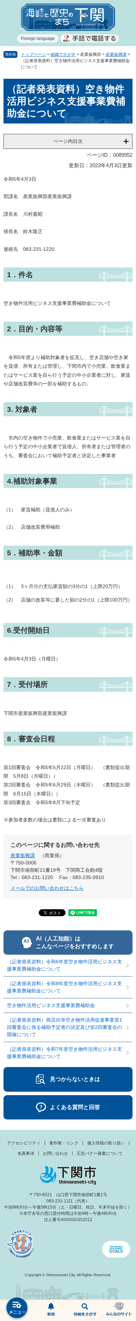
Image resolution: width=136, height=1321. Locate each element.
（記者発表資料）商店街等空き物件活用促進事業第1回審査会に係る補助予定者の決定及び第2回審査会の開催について (64, 1027)
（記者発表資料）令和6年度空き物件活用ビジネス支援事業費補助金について (64, 965)
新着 (51, 1310)
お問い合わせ (55, 1153)
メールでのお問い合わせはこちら (47, 888)
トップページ (33, 54)
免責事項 (25, 1153)
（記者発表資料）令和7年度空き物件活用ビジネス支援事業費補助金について (64, 1052)
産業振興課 (116, 54)
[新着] (51, 1310)
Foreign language (38, 38)
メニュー (17, 1308)
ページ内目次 (68, 141)
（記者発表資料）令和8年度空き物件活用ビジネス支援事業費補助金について (64, 987)
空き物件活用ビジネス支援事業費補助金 (51, 1005)
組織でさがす (63, 54)
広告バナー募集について (100, 1153)
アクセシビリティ (23, 1143)
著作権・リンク (63, 1143)
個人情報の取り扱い (106, 1143)
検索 (85, 1310)
